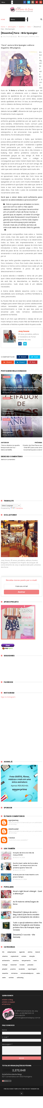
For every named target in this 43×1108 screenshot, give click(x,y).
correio (23, 956)
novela (22, 965)
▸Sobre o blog (7, 1000)
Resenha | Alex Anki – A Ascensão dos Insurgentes (18, 431)
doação (32, 956)
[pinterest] (36, 2)
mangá (4, 965)
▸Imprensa (6, 1004)
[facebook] (24, 2)
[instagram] (32, 2)
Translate (19, 508)
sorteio (11, 978)
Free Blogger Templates (12, 1089)
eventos (16, 960)
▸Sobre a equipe (8, 1002)
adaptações (11, 952)
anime (30, 952)
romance (14, 973)
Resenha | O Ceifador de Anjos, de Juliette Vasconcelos (20, 410)
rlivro (29, 27)
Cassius (11, 838)
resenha (22, 27)
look (35, 960)
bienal (37, 952)
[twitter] (28, 2)
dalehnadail (13, 829)
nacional (6, 377)
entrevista (6, 960)
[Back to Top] (21, 1093)
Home (3, 19)
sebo (38, 973)
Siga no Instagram (8, 697)
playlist (4, 969)
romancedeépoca (27, 973)
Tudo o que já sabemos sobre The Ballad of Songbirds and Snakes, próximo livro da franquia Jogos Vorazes (27, 926)
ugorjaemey (13, 820)
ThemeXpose (34, 1089)
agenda (22, 952)
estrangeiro (12, 27)
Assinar (21, 592)
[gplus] (40, 2)
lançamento (26, 960)
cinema (5, 956)
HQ (3, 952)
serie (4, 978)
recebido (22, 969)
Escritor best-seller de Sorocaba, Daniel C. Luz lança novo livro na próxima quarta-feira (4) (25, 865)
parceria (30, 965)
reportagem (32, 969)
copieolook (14, 956)
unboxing (20, 978)
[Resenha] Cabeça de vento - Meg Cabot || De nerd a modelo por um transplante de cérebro (26, 914)
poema (13, 969)
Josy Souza (23, 331)
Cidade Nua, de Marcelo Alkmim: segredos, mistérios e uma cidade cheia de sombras (21, 388)
